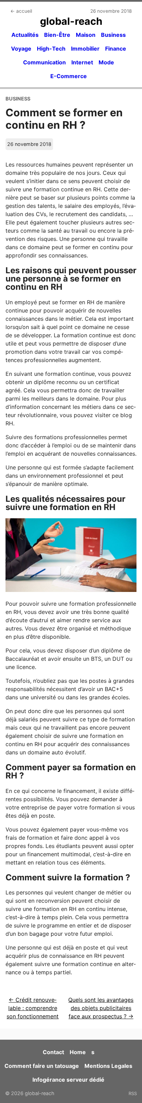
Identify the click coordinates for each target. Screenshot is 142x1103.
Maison (85, 34)
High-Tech (51, 48)
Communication (44, 62)
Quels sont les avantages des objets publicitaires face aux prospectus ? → (100, 1008)
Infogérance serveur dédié (68, 1079)
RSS (133, 1093)
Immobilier (85, 48)
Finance (115, 48)
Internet (82, 62)
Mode (106, 62)
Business (113, 34)
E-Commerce (68, 76)
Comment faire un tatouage (41, 1065)
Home (78, 1052)
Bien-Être (57, 34)
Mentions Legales (108, 1065)
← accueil (21, 11)
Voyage (21, 48)
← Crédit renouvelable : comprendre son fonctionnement (33, 1008)
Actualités (25, 34)
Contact (53, 1052)
